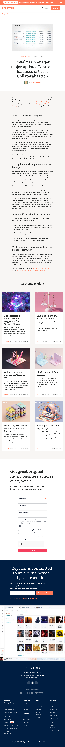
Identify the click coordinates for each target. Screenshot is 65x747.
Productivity (27, 719)
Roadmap (38, 709)
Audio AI (6, 722)
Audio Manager (36, 104)
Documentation (40, 703)
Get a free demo (23, 598)
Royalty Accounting (10, 712)
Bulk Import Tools (9, 719)
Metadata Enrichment (11, 725)
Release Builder (9, 709)
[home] (8, 8)
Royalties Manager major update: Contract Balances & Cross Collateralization (27, 16)
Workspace (26, 716)
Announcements (12, 14)
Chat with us (33, 598)
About (52, 703)
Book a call (13, 598)
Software (26, 722)
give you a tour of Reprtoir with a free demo (31, 270)
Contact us (53, 712)
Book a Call (53, 709)
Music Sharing (8, 706)
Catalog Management (11, 703)
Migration (26, 709)
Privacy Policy (54, 730)
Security (25, 725)
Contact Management (11, 728)
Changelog (38, 706)
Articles (6, 341)
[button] (62, 8)
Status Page (38, 717)
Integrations (27, 706)
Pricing (25, 703)
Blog (3, 14)
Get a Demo (53, 715)
